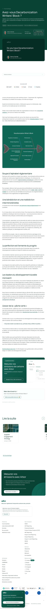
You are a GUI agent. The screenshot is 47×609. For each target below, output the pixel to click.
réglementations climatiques (25, 180)
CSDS (36, 190)
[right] (43, 418)
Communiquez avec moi (8, 349)
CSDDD (4, 191)
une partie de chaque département (29, 205)
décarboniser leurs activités (30, 312)
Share (18, 605)
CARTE (40, 190)
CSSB (32, 190)
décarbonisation (34, 119)
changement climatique (8, 299)
